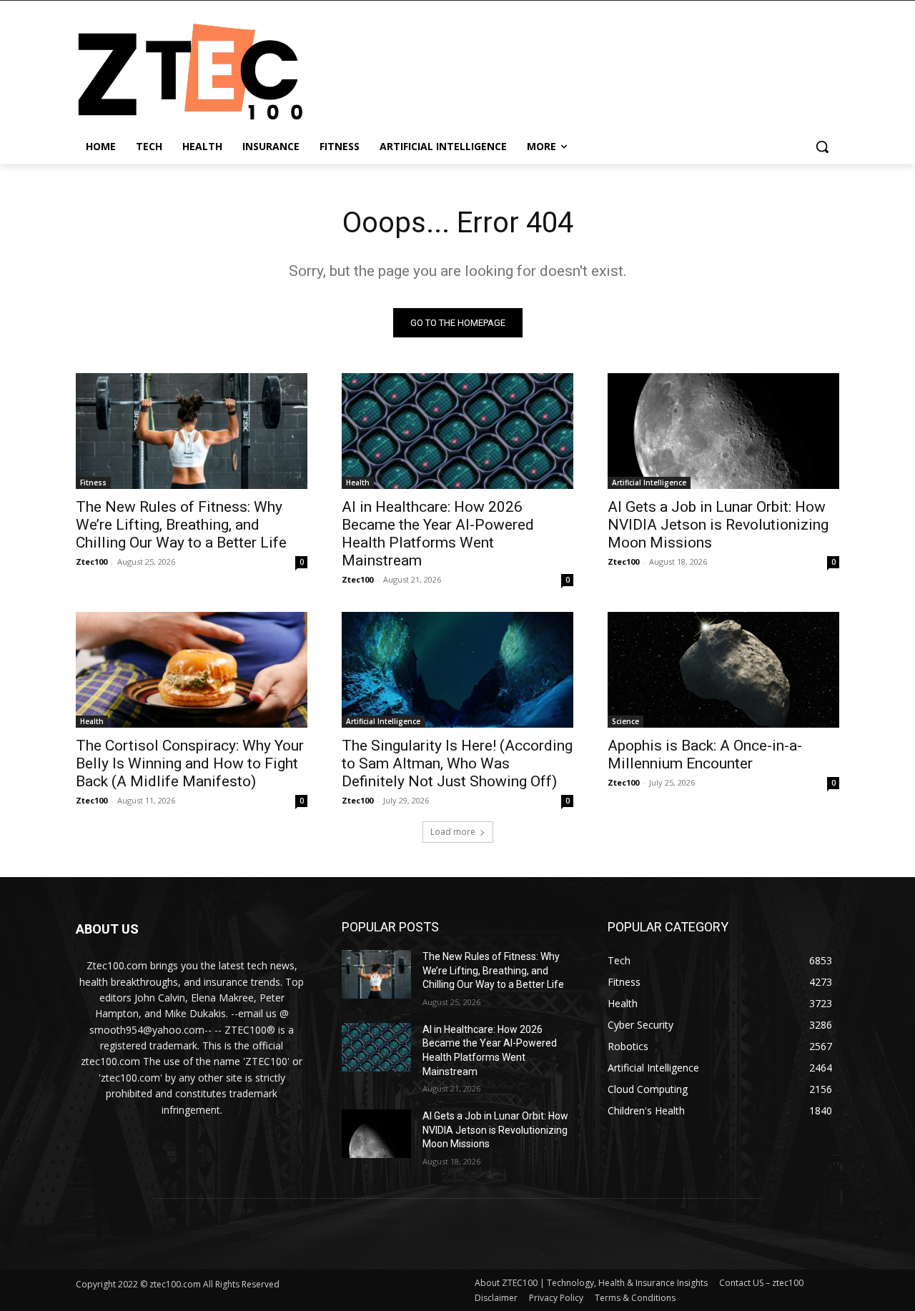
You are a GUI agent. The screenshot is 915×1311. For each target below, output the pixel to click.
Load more (452, 832)
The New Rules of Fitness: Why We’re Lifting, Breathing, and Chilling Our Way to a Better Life (181, 524)
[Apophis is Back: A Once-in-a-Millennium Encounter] (723, 670)
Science (625, 721)
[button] (822, 146)
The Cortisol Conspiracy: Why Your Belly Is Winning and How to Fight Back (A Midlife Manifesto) (190, 763)
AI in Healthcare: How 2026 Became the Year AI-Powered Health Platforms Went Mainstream (438, 533)
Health (358, 483)
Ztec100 (91, 561)
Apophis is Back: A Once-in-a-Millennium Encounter (705, 754)
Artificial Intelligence (649, 483)
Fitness (93, 483)
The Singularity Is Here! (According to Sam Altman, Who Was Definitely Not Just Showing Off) (457, 763)
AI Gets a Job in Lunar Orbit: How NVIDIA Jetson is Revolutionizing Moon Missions (718, 524)
